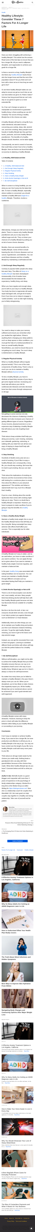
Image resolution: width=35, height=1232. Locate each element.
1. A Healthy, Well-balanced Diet (13, 166)
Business (4, 1200)
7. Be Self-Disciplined (10, 181)
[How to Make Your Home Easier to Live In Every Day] (17, 1094)
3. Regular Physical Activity (12, 171)
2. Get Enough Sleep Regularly (13, 168)
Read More (26, 1051)
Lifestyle (4, 1105)
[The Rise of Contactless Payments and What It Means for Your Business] (17, 1190)
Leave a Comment (17, 841)
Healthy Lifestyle (29, 850)
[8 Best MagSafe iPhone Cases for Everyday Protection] (17, 1158)
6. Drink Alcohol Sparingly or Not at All (15, 178)
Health (11, 7)
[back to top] (31, 1228)
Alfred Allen (12, 807)
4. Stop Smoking (8, 173)
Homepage (4, 7)
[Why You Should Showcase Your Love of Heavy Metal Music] (17, 1126)
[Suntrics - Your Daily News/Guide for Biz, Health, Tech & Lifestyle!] (17, 2)
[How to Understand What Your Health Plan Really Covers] (17, 919)
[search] (32, 2)
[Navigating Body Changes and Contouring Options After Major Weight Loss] (17, 998)
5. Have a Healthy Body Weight (13, 176)
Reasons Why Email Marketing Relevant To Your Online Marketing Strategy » (19, 823)
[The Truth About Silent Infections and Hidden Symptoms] (17, 945)
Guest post (20, 850)
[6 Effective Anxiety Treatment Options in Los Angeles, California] (17, 866)
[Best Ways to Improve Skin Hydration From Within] (17, 972)
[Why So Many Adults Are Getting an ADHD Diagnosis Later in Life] (17, 892)
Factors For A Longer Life (8, 850)
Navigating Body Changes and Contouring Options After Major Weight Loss (17, 1012)
